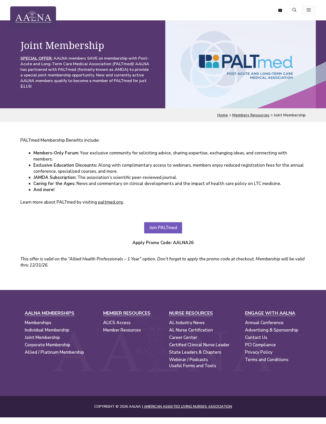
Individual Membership (47, 330)
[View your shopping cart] (280, 10)
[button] (294, 10)
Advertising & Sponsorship (271, 330)
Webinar (177, 360)
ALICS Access (116, 323)
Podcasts (198, 360)
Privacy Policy (259, 352)
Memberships (38, 323)
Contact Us (256, 337)
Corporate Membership (47, 345)
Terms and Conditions (266, 360)
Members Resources (250, 115)
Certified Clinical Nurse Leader (199, 345)
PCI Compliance (260, 345)
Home (222, 115)
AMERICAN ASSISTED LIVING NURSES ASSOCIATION (188, 406)
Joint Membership (42, 337)
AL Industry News (187, 323)
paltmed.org (110, 202)
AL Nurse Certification (191, 330)
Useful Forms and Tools (192, 366)
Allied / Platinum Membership (54, 352)
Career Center (183, 337)
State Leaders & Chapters (195, 352)
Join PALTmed (163, 228)
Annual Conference (264, 323)
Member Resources (122, 330)
